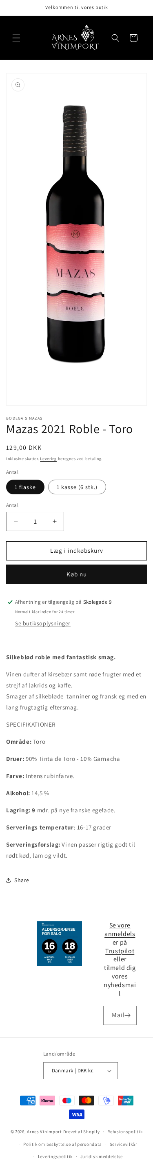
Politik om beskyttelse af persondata (62, 1144)
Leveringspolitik (55, 1156)
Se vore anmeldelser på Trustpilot (119, 938)
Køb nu (77, 574)
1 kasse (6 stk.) (77, 487)
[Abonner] (127, 1015)
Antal (12, 505)
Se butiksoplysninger (43, 623)
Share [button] (21, 880)
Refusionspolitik (124, 1131)
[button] (16, 38)
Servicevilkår (123, 1144)
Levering (48, 458)
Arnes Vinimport (44, 1131)
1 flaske (25, 487)
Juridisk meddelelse (101, 1156)
